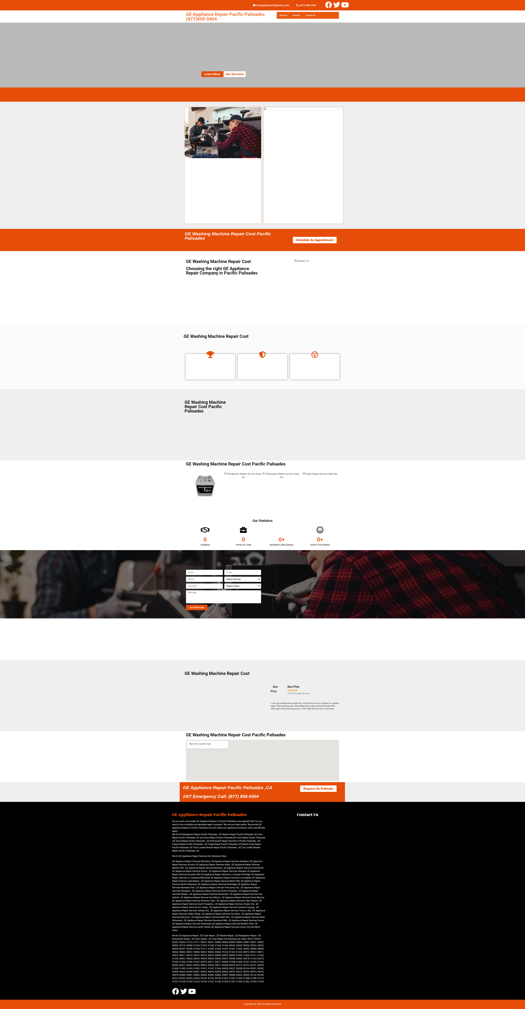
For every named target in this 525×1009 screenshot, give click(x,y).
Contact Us (310, 15)
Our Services (235, 74)
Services (296, 15)
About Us (283, 15)
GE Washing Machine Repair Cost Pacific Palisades (228, 236)
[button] (269, 698)
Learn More (212, 74)
